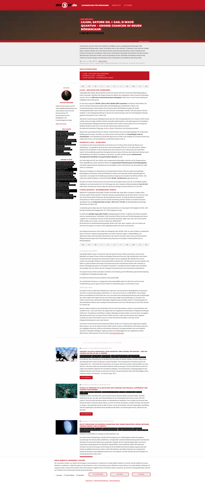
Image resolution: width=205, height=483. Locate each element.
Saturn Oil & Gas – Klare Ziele (94, 75)
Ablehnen (141, 474)
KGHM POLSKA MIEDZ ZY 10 (66, 176)
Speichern (120, 474)
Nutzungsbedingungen (116, 333)
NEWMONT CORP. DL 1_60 (65, 171)
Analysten (61, 139)
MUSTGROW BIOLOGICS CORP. (66, 178)
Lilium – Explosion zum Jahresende (96, 73)
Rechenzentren (67, 134)
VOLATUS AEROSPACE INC (65, 165)
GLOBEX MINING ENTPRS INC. (66, 185)
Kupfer (60, 151)
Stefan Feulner (103, 61)
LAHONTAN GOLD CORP (65, 167)
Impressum (89, 480)
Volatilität (71, 139)
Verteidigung (62, 138)
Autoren (128, 5)
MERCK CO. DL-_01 (63, 193)
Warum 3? (116, 5)
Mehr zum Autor (61, 124)
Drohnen (71, 133)
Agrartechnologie (64, 154)
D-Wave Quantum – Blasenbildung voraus (98, 78)
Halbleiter (61, 133)
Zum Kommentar (86, 377)
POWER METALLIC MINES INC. (66, 173)
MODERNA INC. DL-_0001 (65, 194)
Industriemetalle (63, 148)
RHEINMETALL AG (63, 188)
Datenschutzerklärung (101, 480)
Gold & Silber (62, 144)
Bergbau (61, 146)
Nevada (72, 144)
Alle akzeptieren (98, 474)
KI (58, 134)
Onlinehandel (62, 131)
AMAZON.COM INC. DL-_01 (65, 162)
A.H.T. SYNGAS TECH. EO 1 (65, 198)
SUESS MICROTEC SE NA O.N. (66, 163)
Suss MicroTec (71, 141)
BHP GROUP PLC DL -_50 (65, 175)
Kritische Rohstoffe (64, 149)
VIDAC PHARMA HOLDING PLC (66, 196)
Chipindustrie (62, 136)
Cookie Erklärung (114, 480)
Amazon (60, 141)
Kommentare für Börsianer (95, 5)
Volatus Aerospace (64, 143)
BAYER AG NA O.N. (63, 183)
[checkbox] (55, 475)
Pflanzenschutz (63, 153)
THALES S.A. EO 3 (63, 186)
